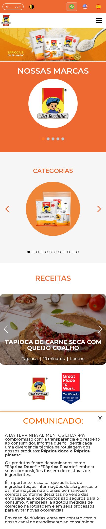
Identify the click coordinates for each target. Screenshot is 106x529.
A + (18, 7)
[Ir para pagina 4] (57, 138)
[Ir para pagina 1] (43, 138)
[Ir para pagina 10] (68, 252)
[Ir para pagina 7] (55, 252)
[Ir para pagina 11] (73, 252)
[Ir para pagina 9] (64, 252)
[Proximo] (97, 208)
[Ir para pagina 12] (77, 252)
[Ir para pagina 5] (62, 138)
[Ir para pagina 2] (48, 138)
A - (8, 7)
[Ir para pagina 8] (59, 252)
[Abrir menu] (99, 20)
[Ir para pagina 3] (53, 138)
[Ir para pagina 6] (51, 252)
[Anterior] (8, 208)
